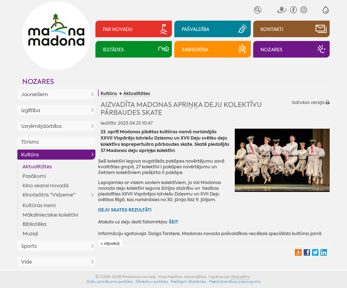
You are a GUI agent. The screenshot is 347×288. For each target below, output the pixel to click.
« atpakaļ (110, 243)
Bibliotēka (34, 224)
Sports (29, 246)
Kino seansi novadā (46, 185)
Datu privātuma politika (110, 281)
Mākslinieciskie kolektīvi (50, 215)
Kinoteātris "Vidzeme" (49, 195)
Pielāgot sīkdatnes (188, 281)
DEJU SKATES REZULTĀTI (125, 210)
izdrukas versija (309, 102)
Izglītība (30, 110)
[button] (326, 10)
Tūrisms (30, 142)
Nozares (38, 81)
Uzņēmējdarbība (41, 126)
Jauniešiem (34, 94)
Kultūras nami (39, 205)
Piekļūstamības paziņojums (235, 281)
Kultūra (30, 154)
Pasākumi (34, 176)
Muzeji (30, 233)
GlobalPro (240, 276)
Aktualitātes (37, 166)
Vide (26, 262)
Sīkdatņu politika (152, 281)
